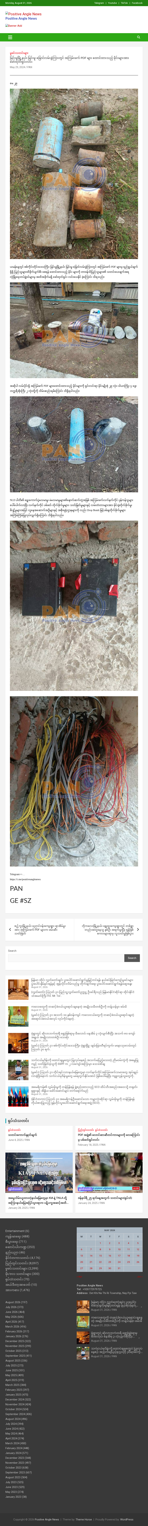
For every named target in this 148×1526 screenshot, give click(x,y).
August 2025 (12, 1360)
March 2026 (12, 1326)
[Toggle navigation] (10, 37)
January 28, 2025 (18, 1207)
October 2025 (13, 1351)
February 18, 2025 (88, 1144)
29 (100, 1268)
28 (91, 1268)
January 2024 (13, 1453)
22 (100, 1262)
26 (138, 1262)
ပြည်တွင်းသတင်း (86, 1130)
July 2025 (11, 1365)
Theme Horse (84, 1519)
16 (109, 1255)
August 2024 (12, 1419)
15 (100, 1255)
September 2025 (15, 1355)
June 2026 (11, 1312)
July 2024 (11, 1423)
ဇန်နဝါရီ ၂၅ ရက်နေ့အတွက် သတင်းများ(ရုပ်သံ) (105, 1198)
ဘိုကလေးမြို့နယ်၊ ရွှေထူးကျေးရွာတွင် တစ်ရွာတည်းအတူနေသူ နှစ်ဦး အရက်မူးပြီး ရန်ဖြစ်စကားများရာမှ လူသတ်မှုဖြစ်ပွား (108, 929)
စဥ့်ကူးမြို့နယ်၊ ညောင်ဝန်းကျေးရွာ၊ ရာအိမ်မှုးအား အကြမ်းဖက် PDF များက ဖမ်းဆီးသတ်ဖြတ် (40, 929)
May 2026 (11, 1316)
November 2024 (14, 1404)
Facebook (137, 3)
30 (109, 1268)
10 (119, 1249)
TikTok (124, 3)
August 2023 (12, 1477)
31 (119, 1268)
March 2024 (12, 1443)
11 (128, 1249)
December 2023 (14, 1458)
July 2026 (11, 1307)
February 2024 (13, 1448)
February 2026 (13, 1331)
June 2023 (11, 1487)
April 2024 (11, 1438)
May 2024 (11, 1433)
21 (91, 1262)
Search (12, 950)
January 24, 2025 (88, 1203)
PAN (29, 67)
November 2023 (14, 1462)
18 (128, 1255)
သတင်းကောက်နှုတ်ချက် (22, 1135)
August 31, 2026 (100, 1309)
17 (119, 1255)
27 (81, 1268)
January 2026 (13, 1336)
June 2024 (11, 1428)
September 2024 (15, 1414)
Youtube (112, 3)
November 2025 (14, 1346)
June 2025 (11, 1370)
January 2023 (13, 1496)
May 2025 (11, 1375)
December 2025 (14, 1341)
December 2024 (14, 1399)
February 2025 (13, 1389)
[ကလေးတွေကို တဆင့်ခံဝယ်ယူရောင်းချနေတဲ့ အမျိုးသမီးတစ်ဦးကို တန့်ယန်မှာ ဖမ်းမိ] (18, 1016)
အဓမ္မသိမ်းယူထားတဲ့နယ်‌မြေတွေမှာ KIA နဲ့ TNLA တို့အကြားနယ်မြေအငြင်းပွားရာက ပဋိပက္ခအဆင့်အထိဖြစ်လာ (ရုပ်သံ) (37, 1203)
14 (91, 1255)
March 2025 (12, 1385)
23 (109, 1262)
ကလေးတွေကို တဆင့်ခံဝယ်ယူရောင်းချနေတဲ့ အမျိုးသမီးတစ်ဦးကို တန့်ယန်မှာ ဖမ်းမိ (79, 1006)
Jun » (140, 1276)
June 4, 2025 (15, 1140)
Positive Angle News (21, 18)
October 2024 (13, 1409)
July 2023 (11, 1482)
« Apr (79, 1276)
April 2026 (11, 1321)
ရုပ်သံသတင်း (18, 1121)
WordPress (126, 1519)
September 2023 (15, 1472)
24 (119, 1262)
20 (81, 1262)
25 (128, 1262)
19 (138, 1255)
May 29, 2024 (17, 67)
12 (138, 1249)
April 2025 (11, 1380)
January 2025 (13, 1394)
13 (81, 1255)
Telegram (99, 3)
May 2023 (11, 1492)
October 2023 (13, 1467)
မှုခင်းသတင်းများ (19, 53)
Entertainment (15, 1231)
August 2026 (12, 1302)
